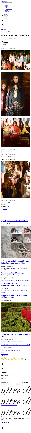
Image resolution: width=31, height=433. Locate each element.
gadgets (8, 10)
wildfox (5, 209)
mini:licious (6, 18)
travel (7, 13)
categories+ (6, 5)
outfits (7, 11)
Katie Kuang (15, 39)
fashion (8, 7)
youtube (5, 14)
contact (5, 16)
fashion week (9, 9)
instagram (5, 15)
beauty (7, 6)
